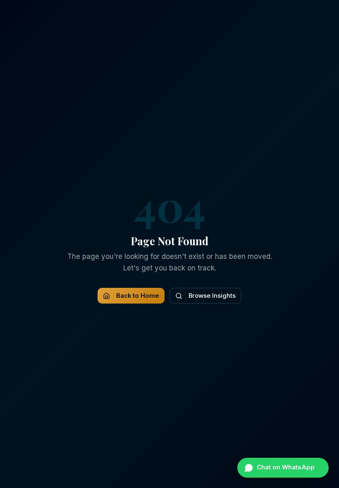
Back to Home (137, 295)
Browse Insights (212, 295)
